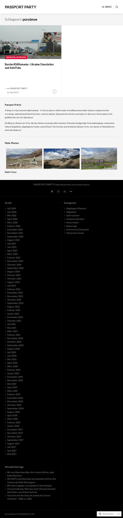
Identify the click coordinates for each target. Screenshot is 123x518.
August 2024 (13, 271)
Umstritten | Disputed (77, 229)
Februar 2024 (13, 275)
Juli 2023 (11, 285)
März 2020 (12, 366)
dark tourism (72, 215)
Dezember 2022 (15, 292)
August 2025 (13, 240)
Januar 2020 (13, 373)
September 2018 (15, 408)
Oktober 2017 (14, 436)
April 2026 (12, 219)
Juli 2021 (11, 324)
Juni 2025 (11, 247)
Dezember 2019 (15, 377)
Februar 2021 (13, 335)
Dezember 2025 (15, 229)
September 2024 (15, 268)
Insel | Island (72, 222)
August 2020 (13, 348)
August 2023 (13, 282)
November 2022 (15, 296)
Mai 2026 (11, 215)
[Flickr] (71, 191)
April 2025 (12, 250)
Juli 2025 (11, 243)
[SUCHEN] (115, 7)
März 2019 (12, 391)
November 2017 (15, 433)
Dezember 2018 (15, 398)
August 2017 (13, 443)
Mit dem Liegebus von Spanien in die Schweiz (29, 485)
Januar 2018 (13, 426)
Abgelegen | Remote (76, 208)
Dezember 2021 (15, 317)
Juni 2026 (11, 212)
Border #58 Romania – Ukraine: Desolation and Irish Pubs (29, 66)
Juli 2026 (11, 208)
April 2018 (12, 415)
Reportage (71, 226)
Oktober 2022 (14, 299)
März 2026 (12, 222)
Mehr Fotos (10, 172)
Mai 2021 (11, 328)
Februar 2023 (13, 289)
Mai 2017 (11, 454)
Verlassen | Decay (75, 233)
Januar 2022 (13, 313)
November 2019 (15, 380)
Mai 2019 (11, 384)
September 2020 (15, 345)
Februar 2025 (13, 257)
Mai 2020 (11, 359)
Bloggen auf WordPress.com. (20, 514)
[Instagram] (58, 191)
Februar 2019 (13, 394)
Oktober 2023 (14, 278)
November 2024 (15, 261)
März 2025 (12, 254)
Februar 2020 (13, 370)
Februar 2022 (13, 310)
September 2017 (15, 440)
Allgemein (71, 212)
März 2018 (12, 419)
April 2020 (12, 363)
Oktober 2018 (14, 405)
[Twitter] (52, 191)
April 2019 (12, 387)
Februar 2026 (13, 226)
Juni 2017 (11, 450)
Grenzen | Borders (16, 57)
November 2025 (15, 233)
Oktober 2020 (14, 341)
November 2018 (15, 401)
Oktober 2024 (14, 264)
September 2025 (15, 236)
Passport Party (20, 7)
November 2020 (15, 338)
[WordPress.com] (64, 191)
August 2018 (13, 412)
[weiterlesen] (55, 91)
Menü (108, 7)
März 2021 (12, 331)
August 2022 (13, 306)
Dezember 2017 (15, 429)
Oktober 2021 (14, 321)
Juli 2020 (11, 352)
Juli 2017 (11, 447)
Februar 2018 (13, 422)
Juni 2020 (11, 356)
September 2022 (15, 303)
